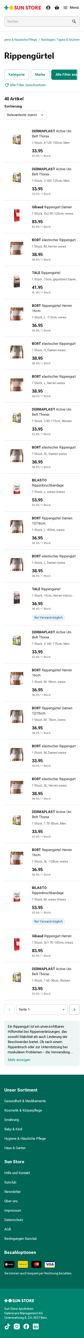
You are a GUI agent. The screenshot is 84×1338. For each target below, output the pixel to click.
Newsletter (12, 1192)
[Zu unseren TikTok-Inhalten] (7, 1326)
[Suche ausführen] (74, 21)
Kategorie (17, 75)
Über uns (11, 1201)
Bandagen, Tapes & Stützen (60, 39)
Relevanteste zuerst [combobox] (22, 115)
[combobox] (36, 21)
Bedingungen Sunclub (20, 1239)
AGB (7, 1229)
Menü (74, 8)
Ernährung (11, 1120)
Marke (40, 75)
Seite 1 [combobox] (24, 1009)
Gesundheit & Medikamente (25, 1101)
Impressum (12, 1210)
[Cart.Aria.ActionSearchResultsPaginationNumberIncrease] (74, 1009)
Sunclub (10, 1182)
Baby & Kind (13, 1129)
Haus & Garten (15, 1148)
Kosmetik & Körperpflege (23, 1110)
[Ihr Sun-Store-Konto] (47, 7)
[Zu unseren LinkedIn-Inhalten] (36, 1326)
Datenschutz (13, 1220)
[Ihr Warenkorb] (57, 7)
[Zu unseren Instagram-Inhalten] (17, 1326)
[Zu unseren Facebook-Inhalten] (26, 1326)
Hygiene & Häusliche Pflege (18, 39)
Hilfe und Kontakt (17, 1173)
